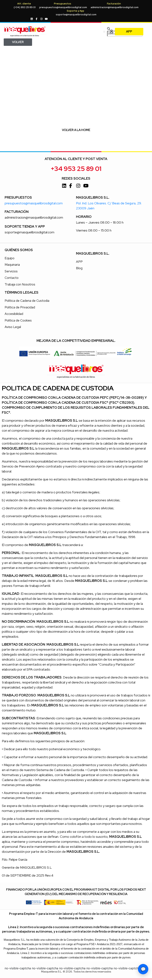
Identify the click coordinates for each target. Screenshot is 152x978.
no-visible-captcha (18, 968)
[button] (104, 32)
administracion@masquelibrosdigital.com (114, 7)
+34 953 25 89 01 (76, 168)
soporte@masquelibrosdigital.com (76, 14)
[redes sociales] (32, 19)
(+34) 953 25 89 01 (25, 7)
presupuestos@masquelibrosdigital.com (63, 7)
